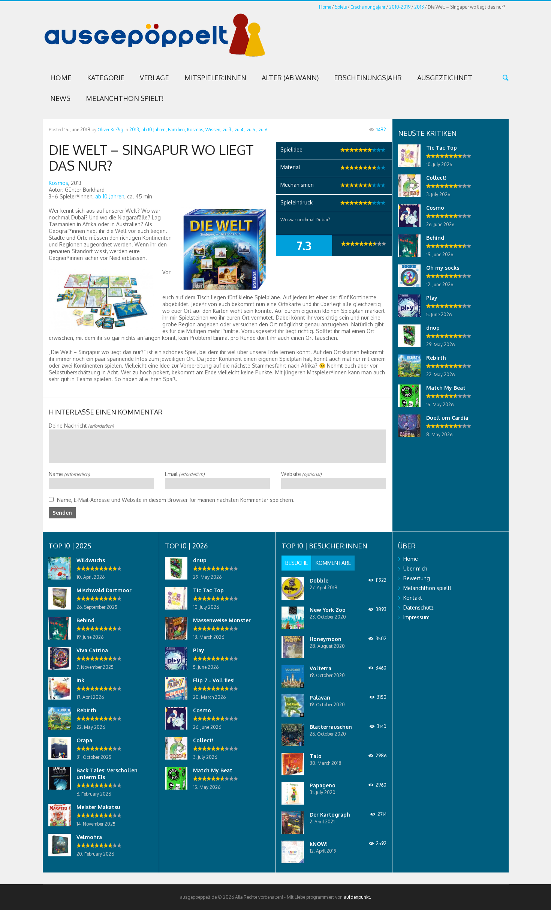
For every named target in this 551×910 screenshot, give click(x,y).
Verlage (154, 78)
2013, (134, 129)
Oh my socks (442, 267)
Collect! (436, 177)
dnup (433, 327)
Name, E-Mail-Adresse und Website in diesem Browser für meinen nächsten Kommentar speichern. (176, 500)
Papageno (322, 785)
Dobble (319, 580)
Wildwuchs (90, 560)
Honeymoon (325, 639)
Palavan (320, 697)
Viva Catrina (92, 650)
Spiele (341, 7)
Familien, (177, 129)
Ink (80, 680)
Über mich (415, 568)
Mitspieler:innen (215, 78)
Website (301, 474)
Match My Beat (446, 387)
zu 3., (228, 129)
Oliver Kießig (110, 129)
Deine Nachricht (81, 425)
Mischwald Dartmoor (104, 590)
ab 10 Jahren (109, 196)
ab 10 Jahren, (154, 129)
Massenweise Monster (222, 620)
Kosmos (58, 183)
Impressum (416, 617)
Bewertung (416, 578)
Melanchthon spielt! (125, 98)
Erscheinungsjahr (367, 7)
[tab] (296, 563)
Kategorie (105, 78)
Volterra (320, 668)
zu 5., (252, 129)
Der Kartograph (330, 814)
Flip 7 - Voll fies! (214, 680)
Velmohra (89, 837)
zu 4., (240, 129)
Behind (435, 237)
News (60, 98)
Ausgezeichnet (444, 78)
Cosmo (435, 207)
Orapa (84, 740)
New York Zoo (328, 610)
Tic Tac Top (441, 147)
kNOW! (319, 844)
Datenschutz (418, 607)
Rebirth (436, 357)
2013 (419, 7)
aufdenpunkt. (357, 897)
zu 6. (263, 129)
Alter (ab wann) (290, 78)
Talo (316, 756)
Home (325, 7)
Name (69, 474)
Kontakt (412, 598)
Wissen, (213, 129)
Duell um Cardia (447, 417)
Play (431, 297)
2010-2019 (399, 7)
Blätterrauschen (331, 727)
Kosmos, (195, 129)
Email (185, 474)
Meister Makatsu (98, 807)
